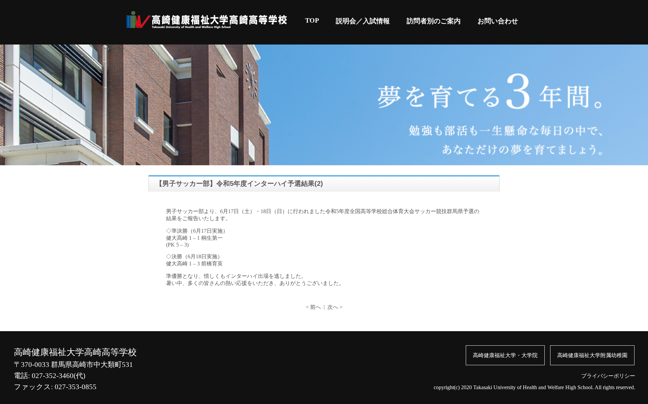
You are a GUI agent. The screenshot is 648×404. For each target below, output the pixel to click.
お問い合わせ (498, 21)
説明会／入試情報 (363, 21)
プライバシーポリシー (608, 376)
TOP (312, 20)
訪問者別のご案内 (434, 21)
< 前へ (313, 307)
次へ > (335, 307)
